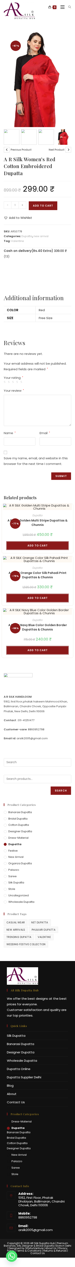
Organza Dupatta (20, 863)
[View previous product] (7, 150)
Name (10, 433)
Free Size (45, 318)
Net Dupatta (39, 922)
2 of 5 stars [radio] (9, 382)
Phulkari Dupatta (43, 929)
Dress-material (18, 838)
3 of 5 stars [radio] (13, 382)
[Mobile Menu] (61, 7)
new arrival (41, 236)
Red (42, 310)
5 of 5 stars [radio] (22, 382)
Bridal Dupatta (18, 819)
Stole (11, 889)
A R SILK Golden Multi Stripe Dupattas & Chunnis (38, 522)
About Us (50, 1248)
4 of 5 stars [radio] (17, 382)
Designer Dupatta (20, 831)
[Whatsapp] (11, 1256)
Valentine (17, 241)
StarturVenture (34, 1248)
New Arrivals (15, 929)
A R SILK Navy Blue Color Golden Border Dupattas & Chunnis (37, 627)
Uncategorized (18, 895)
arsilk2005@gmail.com (35, 1230)
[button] (66, 78)
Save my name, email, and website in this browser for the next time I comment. (36, 461)
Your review (14, 390)
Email (45, 433)
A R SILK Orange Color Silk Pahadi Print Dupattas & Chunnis (37, 575)
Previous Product (21, 149)
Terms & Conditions (28, 1250)
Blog (10, 1085)
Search (61, 790)
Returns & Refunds (55, 1250)
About (11, 1094)
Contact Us (16, 1102)
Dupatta (26, 236)
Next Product (56, 149)
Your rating (13, 377)
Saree (12, 876)
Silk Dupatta (16, 882)
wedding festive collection (25, 944)
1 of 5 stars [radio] (5, 382)
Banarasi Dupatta (20, 812)
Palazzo (13, 870)
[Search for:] (68, 7)
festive (13, 851)
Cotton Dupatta (18, 825)
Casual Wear (15, 922)
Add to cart (43, 205)
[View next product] (68, 150)
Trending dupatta (18, 937)
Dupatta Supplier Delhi (24, 1077)
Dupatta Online (18, 1069)
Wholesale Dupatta (21, 902)
